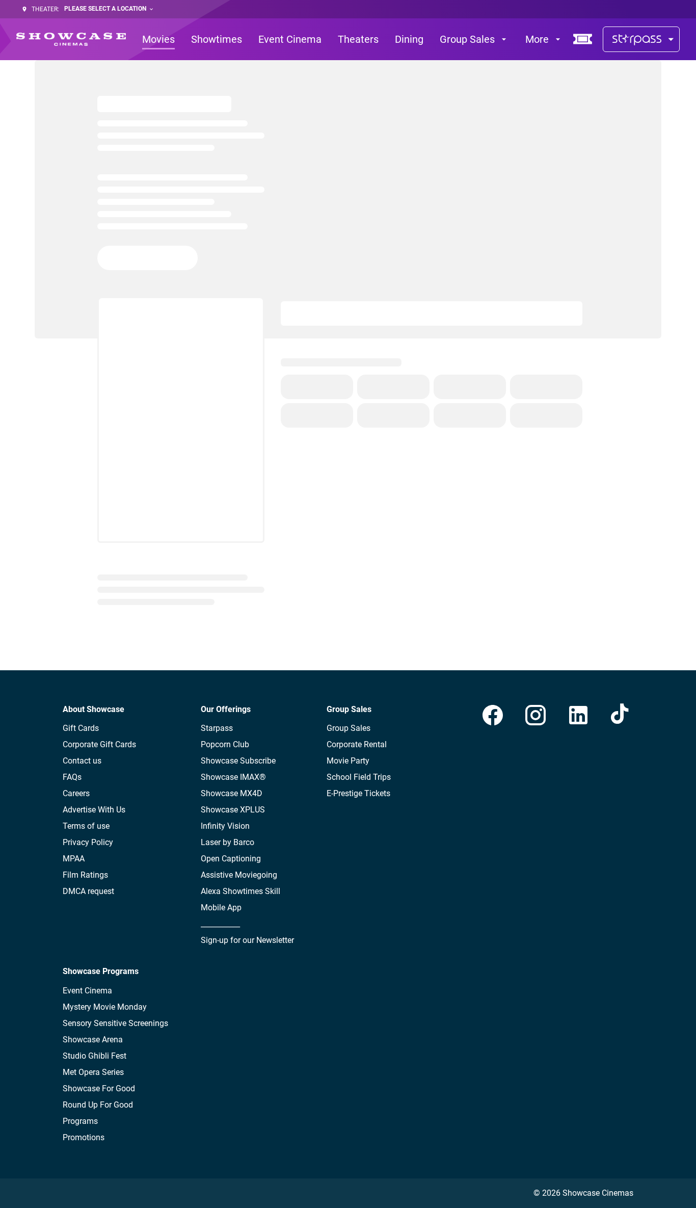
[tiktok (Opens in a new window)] (621, 715)
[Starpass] (641, 39)
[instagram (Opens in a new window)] (535, 715)
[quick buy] (583, 39)
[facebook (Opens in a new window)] (492, 715)
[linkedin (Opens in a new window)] (578, 715)
